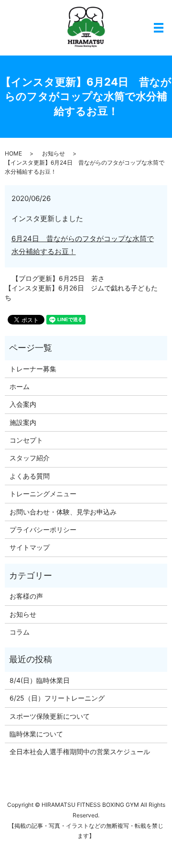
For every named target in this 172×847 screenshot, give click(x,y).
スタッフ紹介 (30, 458)
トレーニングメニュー (43, 494)
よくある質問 (30, 476)
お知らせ (53, 153)
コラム (20, 632)
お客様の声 (26, 596)
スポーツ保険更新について (50, 716)
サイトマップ (30, 547)
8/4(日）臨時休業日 (40, 680)
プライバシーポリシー (43, 529)
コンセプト (26, 440)
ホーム (20, 386)
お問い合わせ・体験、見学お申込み (63, 512)
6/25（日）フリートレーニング (57, 698)
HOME (13, 153)
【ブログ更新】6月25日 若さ (58, 278)
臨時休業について (36, 734)
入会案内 (23, 404)
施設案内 (23, 422)
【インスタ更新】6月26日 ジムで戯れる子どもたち (81, 292)
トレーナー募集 (33, 369)
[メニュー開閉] (158, 28)
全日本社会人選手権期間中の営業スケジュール (80, 751)
